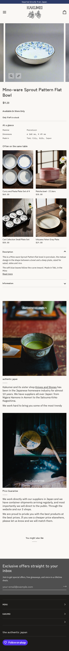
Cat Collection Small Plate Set (16, 239)
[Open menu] (7, 12)
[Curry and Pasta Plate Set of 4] (18, 169)
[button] (34, 622)
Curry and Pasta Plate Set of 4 (16, 191)
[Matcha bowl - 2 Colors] (51, 169)
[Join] (63, 586)
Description (8, 251)
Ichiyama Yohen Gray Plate (47, 239)
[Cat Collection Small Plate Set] (18, 217)
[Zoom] (11, 76)
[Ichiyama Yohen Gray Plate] (51, 217)
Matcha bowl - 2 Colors (46, 191)
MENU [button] (5, 604)
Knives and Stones (46, 387)
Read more (8, 274)
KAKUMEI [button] (6, 613)
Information (8, 283)
